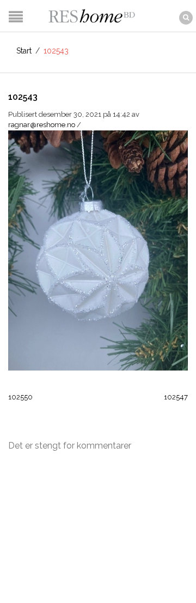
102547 (176, 397)
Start (24, 50)
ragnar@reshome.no (41, 125)
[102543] (98, 249)
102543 (23, 97)
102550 (20, 397)
